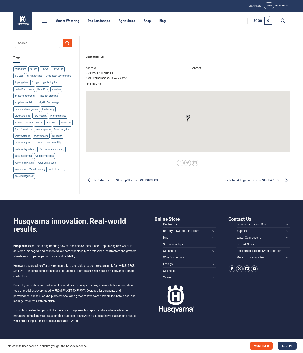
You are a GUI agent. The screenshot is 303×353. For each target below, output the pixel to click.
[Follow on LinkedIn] (246, 268)
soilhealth (57, 135)
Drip (165, 238)
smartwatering (41, 135)
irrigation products (48, 95)
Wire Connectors (173, 257)
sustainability (54, 142)
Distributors (255, 5)
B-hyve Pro (57, 68)
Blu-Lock (19, 75)
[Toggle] (213, 230)
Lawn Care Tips (22, 115)
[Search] (282, 20)
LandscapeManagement (27, 109)
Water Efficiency (57, 169)
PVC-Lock (52, 122)
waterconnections (44, 155)
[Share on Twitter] (187, 163)
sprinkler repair (22, 142)
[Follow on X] (239, 268)
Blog (162, 21)
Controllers (170, 224)
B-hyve (44, 68)
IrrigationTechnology (48, 102)
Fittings (168, 264)
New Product (40, 115)
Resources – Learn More (252, 224)
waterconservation (24, 162)
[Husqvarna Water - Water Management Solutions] (23, 21)
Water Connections (249, 238)
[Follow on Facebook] (232, 268)
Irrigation (56, 89)
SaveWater (66, 122)
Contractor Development (58, 75)
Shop (147, 21)
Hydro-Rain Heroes (24, 89)
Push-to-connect (34, 122)
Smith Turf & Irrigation (253, 180)
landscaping (48, 109)
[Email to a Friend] (195, 163)
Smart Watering (68, 21)
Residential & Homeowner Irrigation (259, 251)
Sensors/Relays (173, 244)
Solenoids (169, 271)
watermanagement (24, 176)
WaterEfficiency (37, 169)
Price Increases (58, 115)
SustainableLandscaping (52, 149)
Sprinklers (169, 251)
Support (242, 231)
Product (19, 122)
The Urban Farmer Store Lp (125, 180)
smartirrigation (42, 129)
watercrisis (20, 169)
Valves (167, 277)
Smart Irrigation (62, 129)
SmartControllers (23, 129)
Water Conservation (47, 162)
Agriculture (127, 21)
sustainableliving (23, 155)
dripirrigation (21, 82)
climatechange (34, 75)
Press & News (245, 244)
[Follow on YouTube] (254, 268)
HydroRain (42, 89)
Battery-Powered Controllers (181, 231)
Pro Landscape (99, 21)
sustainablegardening (25, 149)
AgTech (33, 68)
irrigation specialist (24, 102)
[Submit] (67, 43)
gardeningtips (50, 82)
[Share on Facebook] (180, 163)
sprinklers (39, 142)
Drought (36, 82)
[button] (269, 5)
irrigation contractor (25, 95)
